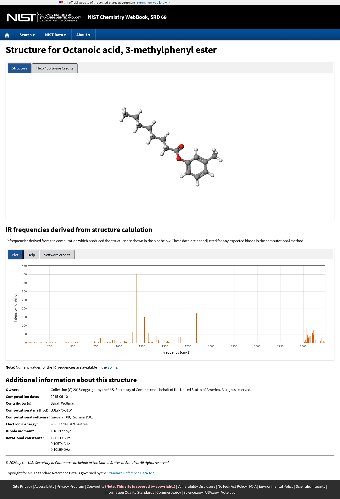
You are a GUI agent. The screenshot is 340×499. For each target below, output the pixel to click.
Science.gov (193, 492)
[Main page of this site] (7, 34)
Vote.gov (228, 492)
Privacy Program (70, 486)
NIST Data (54, 34)
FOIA (253, 486)
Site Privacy (22, 486)
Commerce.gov (168, 492)
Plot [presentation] (15, 254)
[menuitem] (7, 34)
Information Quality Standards (129, 492)
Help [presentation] (31, 254)
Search (25, 34)
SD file (112, 367)
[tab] (19, 68)
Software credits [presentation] (57, 254)
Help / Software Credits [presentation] (54, 68)
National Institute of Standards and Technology (44, 17)
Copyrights (95, 486)
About (81, 34)
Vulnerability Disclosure (196, 486)
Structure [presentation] (19, 68)
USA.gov (212, 492)
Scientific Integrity (310, 486)
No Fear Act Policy (232, 486)
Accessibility (44, 486)
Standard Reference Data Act (130, 472)
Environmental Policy (276, 486)
